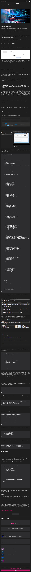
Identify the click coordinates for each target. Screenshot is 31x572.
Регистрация (17, 523)
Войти (12, 523)
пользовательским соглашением (14, 568)
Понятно (16, 570)
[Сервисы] (25, 1)
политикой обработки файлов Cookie (23, 567)
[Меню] (27, 1)
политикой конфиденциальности (13, 567)
